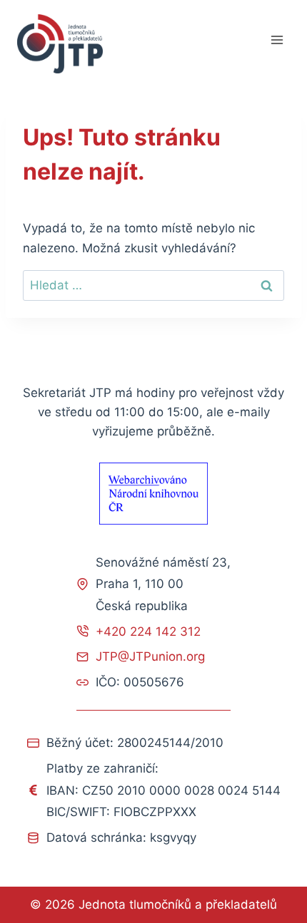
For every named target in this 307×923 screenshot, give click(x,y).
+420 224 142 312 (148, 631)
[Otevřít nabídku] (276, 40)
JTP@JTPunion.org (150, 656)
